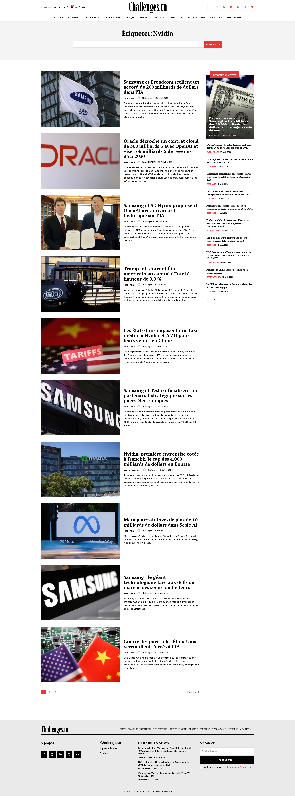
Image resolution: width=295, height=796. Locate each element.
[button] (62, 7)
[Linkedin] (224, 7)
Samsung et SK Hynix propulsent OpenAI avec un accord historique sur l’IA (160, 210)
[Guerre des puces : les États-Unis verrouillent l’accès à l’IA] (80, 654)
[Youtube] (251, 7)
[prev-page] (208, 299)
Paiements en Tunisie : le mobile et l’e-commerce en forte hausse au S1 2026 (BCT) (229, 207)
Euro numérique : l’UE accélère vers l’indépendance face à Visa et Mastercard (228, 193)
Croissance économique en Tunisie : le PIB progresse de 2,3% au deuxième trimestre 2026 (228, 176)
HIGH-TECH (129, 98)
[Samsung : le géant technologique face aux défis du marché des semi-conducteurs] (80, 592)
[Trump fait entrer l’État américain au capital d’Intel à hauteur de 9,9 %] (80, 284)
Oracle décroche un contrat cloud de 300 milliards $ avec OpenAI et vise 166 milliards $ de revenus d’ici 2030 (161, 148)
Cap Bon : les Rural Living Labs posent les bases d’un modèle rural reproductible (228, 239)
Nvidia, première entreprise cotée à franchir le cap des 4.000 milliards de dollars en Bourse (161, 459)
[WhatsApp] (245, 7)
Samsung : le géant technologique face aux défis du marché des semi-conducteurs (159, 582)
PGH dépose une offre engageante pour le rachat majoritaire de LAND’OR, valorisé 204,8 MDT (228, 255)
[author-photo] (139, 97)
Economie (211, 166)
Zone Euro (211, 198)
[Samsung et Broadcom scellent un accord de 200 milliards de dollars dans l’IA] (80, 99)
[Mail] (231, 7)
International (132, 470)
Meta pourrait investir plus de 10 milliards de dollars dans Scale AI (161, 522)
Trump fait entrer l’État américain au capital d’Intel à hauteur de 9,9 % (157, 274)
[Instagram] (217, 7)
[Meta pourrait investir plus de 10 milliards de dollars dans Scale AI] (80, 531)
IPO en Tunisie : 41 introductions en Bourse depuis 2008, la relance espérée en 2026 (229, 146)
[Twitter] (238, 7)
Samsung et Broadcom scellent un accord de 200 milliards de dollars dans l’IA (161, 87)
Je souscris (225, 760)
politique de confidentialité (237, 767)
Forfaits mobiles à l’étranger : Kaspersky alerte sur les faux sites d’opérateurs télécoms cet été (227, 223)
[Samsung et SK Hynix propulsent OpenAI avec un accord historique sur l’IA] (80, 222)
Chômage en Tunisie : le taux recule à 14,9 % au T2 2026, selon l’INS (229, 161)
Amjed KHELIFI (149, 162)
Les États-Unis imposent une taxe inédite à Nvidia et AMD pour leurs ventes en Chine (161, 335)
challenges (147, 98)
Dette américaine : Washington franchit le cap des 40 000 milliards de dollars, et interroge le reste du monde (230, 124)
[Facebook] (210, 7)
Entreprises (212, 152)
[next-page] (55, 692)
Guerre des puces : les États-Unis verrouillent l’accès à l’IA (160, 644)
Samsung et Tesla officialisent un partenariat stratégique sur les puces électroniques (160, 395)
